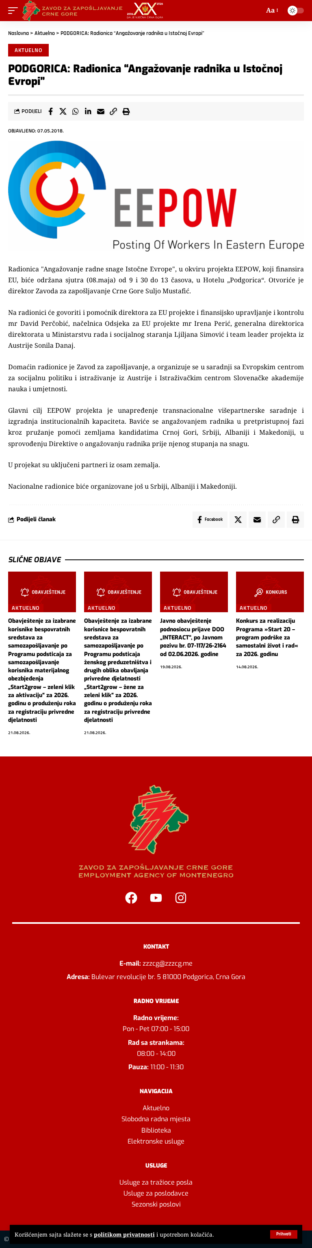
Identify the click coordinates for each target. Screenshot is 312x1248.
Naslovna (18, 33)
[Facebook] (131, 898)
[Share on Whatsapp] (75, 111)
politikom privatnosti (124, 1234)
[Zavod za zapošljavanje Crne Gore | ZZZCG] (94, 10)
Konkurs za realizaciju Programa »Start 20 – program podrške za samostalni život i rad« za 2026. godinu (267, 637)
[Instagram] (181, 898)
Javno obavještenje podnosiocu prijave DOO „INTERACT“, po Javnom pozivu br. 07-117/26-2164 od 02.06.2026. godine (193, 637)
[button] (283, 1234)
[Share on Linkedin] (88, 111)
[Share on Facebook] (50, 111)
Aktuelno (45, 33)
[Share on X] (63, 111)
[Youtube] (156, 898)
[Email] (100, 111)
